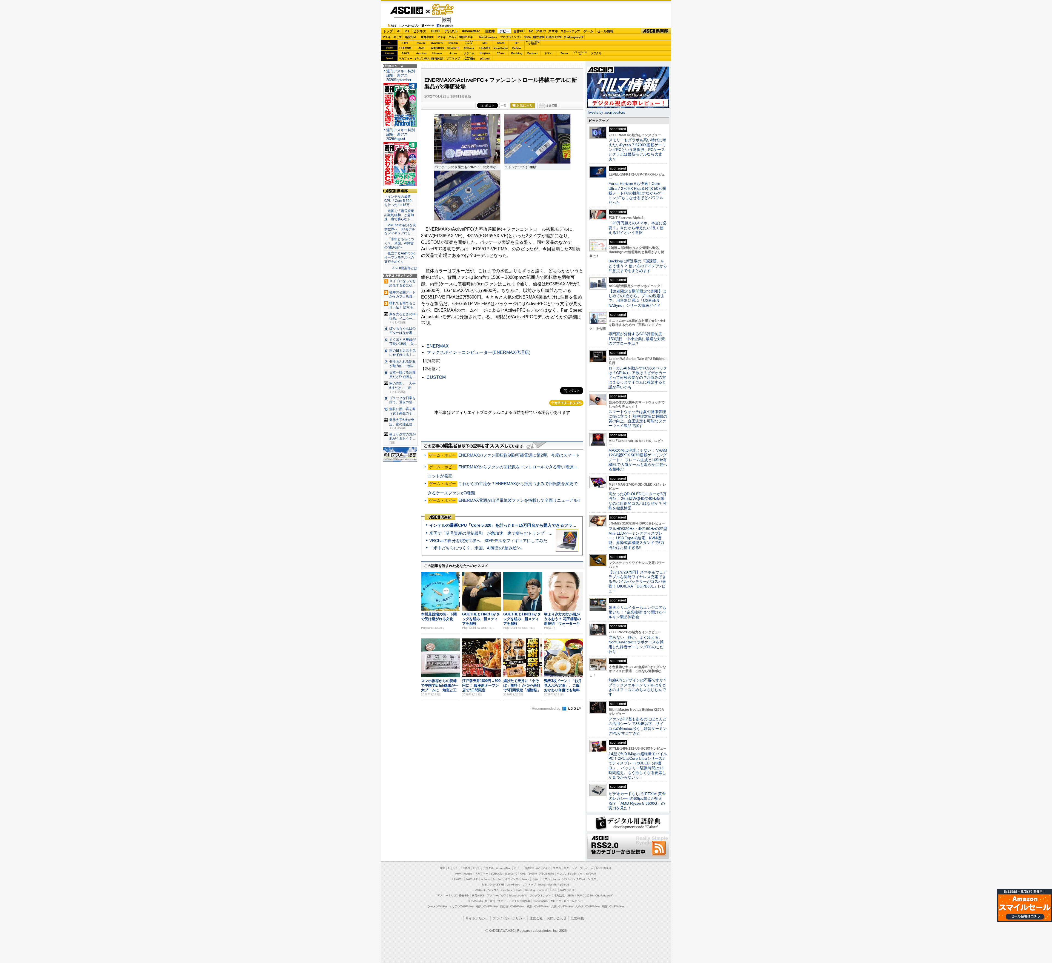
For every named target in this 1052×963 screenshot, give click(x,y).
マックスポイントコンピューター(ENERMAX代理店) (478, 352)
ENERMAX (438, 346)
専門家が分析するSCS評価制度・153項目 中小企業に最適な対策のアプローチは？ (637, 339)
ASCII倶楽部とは (404, 268)
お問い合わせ (557, 918)
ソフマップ (453, 58)
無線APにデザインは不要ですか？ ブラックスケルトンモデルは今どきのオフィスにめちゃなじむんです (639, 687)
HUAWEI (484, 48)
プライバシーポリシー (509, 918)
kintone (437, 53)
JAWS (405, 53)
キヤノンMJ (421, 58)
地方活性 (538, 37)
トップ (388, 31)
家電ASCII (427, 37)
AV (530, 31)
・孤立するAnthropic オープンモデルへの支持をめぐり (400, 257)
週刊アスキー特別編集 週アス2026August (400, 134)
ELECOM (405, 48)
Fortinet (532, 53)
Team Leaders (518, 895)
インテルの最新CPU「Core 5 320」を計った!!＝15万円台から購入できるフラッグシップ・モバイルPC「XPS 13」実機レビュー (547, 525)
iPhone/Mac (471, 31)
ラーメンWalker (437, 906)
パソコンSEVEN (469, 43)
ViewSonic (501, 48)
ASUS (501, 42)
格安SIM (410, 37)
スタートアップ (570, 31)
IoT (407, 31)
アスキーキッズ (392, 37)
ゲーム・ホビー (443, 10)
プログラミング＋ (540, 895)
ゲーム (588, 31)
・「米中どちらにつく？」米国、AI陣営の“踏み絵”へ (399, 243)
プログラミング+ (510, 37)
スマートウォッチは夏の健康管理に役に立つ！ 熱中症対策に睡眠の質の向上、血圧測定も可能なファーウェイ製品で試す (637, 418)
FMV (405, 42)
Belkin (516, 48)
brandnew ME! (469, 58)
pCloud (485, 58)
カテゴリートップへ (566, 403)
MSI (484, 42)
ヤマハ (548, 53)
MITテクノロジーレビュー (567, 900)
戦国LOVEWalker (613, 906)
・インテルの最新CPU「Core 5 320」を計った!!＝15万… (399, 201)
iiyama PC (511, 873)
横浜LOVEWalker (487, 906)
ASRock (469, 48)
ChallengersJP (574, 37)
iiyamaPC (437, 42)
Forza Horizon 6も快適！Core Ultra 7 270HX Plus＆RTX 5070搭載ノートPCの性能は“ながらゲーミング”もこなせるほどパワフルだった (637, 193)
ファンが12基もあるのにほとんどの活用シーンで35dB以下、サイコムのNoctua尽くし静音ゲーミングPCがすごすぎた (637, 726)
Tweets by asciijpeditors (606, 112)
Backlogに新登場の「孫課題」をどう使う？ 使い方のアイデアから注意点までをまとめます (637, 266)
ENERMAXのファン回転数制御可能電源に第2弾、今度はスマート (519, 455)
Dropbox (485, 53)
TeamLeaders (488, 37)
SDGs (527, 37)
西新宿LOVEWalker (512, 906)
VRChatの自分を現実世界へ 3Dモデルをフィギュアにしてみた (488, 540)
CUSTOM (436, 377)
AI (398, 31)
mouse (421, 42)
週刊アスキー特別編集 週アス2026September (400, 75)
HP (517, 42)
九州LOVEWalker (562, 906)
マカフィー (405, 58)
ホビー (504, 31)
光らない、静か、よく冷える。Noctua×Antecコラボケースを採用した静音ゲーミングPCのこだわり (636, 644)
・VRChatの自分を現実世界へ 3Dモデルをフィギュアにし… (400, 229)
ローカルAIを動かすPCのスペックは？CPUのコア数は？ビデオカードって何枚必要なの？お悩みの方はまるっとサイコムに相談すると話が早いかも (637, 377)
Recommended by (547, 708)
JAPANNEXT (437, 58)
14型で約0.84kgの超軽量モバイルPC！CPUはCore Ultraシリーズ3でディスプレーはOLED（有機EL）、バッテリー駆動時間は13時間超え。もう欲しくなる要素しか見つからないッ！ (637, 765)
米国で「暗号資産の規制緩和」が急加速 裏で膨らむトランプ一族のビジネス (501, 533)
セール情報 (605, 31)
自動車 (490, 31)
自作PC (519, 31)
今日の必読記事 (477, 900)
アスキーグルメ (447, 37)
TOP (442, 868)
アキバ (541, 31)
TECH (435, 31)
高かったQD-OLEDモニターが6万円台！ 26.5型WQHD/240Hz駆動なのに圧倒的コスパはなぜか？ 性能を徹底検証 (637, 501)
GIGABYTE (453, 48)
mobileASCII (540, 900)
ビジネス (419, 31)
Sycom (453, 42)
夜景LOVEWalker (538, 906)
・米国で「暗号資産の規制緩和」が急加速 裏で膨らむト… (399, 215)
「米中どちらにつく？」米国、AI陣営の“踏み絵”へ (475, 548)
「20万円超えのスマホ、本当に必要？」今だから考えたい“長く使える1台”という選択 (637, 228)
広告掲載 (577, 918)
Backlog (516, 53)
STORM (591, 873)
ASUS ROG (437, 48)
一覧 (504, 105)
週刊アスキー (467, 37)
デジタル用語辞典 (519, 900)
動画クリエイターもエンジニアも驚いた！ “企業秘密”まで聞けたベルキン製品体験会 (637, 612)
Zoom (564, 53)
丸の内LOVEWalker (587, 906)
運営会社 (536, 918)
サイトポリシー (476, 918)
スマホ (553, 31)
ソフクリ (596, 53)
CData (501, 53)
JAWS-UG (472, 879)
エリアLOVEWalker (461, 906)
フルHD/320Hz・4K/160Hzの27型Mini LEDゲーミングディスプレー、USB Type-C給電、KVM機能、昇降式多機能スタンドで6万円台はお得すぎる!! (637, 538)
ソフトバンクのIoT (580, 53)
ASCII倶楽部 (656, 31)
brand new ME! (548, 884)
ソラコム (469, 53)
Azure (453, 53)
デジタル (451, 31)
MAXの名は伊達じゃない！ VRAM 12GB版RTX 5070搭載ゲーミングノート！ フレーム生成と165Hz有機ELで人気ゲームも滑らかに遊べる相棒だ (637, 459)
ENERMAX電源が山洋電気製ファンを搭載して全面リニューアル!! (519, 500)
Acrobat (421, 53)
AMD (421, 48)
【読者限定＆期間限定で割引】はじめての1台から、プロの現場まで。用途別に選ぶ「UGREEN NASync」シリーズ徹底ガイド (637, 298)
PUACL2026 (554, 37)
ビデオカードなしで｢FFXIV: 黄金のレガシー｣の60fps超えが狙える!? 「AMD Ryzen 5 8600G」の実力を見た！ (637, 801)
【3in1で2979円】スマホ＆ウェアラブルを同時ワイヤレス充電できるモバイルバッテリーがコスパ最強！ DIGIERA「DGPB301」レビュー (637, 581)
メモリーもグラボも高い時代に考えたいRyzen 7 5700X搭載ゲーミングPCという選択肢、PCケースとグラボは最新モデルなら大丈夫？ (637, 149)
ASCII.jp (406, 10)
